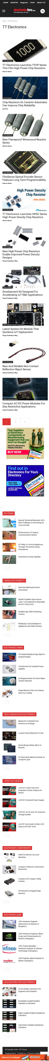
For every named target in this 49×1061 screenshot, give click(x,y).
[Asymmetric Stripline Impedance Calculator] (9, 1027)
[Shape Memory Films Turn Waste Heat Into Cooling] (9, 693)
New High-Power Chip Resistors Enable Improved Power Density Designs (21, 254)
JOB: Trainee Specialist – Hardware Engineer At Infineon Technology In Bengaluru (30, 948)
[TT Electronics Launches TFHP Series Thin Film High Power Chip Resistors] (25, 50)
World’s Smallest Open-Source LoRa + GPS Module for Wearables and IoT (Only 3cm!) (31, 601)
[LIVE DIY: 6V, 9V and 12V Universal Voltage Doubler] (9, 815)
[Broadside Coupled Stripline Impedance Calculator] (9, 1003)
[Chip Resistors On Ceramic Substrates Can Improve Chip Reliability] (25, 88)
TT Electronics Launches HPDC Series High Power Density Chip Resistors (25, 216)
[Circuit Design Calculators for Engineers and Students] (9, 991)
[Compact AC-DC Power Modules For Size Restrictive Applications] (25, 389)
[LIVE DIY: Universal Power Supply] (9, 802)
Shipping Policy (10, 1053)
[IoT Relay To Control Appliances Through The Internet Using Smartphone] (9, 547)
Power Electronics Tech (10, 399)
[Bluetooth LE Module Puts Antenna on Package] (9, 724)
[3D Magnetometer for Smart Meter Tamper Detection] (9, 681)
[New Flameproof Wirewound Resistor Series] (25, 125)
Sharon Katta (7, 71)
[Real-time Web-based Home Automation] (9, 590)
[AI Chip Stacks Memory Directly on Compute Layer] (9, 760)
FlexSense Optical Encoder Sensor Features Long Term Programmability (24, 178)
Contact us (22, 1053)
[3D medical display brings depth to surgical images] (9, 657)
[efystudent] (24, 1060)
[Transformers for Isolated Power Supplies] (9, 669)
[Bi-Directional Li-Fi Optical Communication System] (9, 535)
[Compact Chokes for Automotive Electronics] (9, 869)
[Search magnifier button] (42, 11)
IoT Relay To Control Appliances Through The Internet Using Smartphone (30, 547)
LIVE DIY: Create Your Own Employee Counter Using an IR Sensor (30, 790)
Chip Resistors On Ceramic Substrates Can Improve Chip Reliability (25, 104)
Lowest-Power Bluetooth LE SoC (31, 733)
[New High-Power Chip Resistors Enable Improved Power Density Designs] (25, 237)
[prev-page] (4, 568)
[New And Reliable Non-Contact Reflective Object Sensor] (25, 352)
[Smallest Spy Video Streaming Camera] (9, 614)
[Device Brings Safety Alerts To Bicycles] (9, 748)
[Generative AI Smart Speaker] (9, 559)
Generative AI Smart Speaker (29, 557)
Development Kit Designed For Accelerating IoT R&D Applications (23, 293)
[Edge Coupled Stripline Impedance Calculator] (9, 1015)
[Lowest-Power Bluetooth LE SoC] (9, 736)
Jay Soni (5, 109)
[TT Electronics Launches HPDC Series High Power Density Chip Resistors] (25, 199)
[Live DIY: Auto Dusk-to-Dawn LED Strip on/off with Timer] (9, 827)
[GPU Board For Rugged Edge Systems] (9, 893)
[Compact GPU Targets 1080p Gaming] (9, 881)
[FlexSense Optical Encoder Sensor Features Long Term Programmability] (25, 162)
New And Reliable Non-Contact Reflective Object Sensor (21, 368)
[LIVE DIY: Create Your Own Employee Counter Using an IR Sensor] (9, 790)
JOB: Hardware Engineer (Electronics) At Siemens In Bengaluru (28, 923)
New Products (7, 98)
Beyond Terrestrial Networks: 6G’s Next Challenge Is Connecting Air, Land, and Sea (31, 522)
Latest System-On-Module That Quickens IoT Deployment (21, 330)
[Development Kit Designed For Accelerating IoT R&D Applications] (25, 277)
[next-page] (25, 421)
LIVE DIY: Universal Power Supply (31, 800)
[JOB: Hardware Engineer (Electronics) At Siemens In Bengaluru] (9, 924)
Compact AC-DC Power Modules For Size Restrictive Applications (24, 405)
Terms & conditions (34, 1053)
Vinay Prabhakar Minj (10, 261)
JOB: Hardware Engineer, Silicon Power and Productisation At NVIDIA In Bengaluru (30, 936)
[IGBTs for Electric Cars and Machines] (9, 857)
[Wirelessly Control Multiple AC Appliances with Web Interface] (9, 626)
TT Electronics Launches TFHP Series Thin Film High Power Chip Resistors (25, 67)
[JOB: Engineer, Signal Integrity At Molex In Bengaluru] (9, 961)
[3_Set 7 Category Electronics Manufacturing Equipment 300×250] (25, 496)
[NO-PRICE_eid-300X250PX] (25, 458)
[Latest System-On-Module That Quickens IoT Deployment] (25, 314)
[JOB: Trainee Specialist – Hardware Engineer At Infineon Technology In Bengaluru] (9, 948)
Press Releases (7, 61)
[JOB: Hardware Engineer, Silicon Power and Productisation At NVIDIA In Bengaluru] (9, 936)
